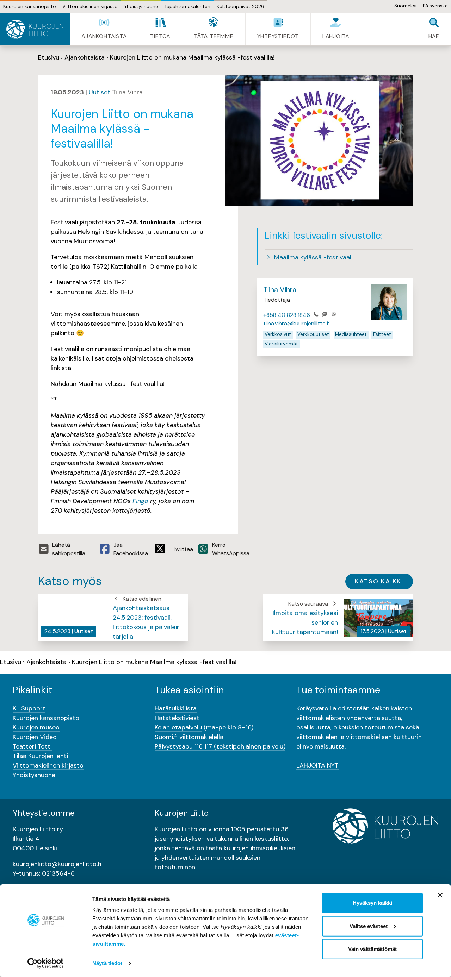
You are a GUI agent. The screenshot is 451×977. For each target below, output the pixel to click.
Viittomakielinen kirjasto (90, 7)
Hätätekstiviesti (178, 718)
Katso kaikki (379, 581)
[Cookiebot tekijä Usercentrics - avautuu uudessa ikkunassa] (45, 963)
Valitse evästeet (369, 926)
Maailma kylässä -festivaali (312, 257)
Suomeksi (405, 6)
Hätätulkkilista (176, 708)
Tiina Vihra (279, 289)
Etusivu (48, 57)
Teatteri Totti (32, 746)
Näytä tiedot (107, 963)
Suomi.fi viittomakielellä (189, 737)
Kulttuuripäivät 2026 (240, 7)
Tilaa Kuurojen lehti (40, 756)
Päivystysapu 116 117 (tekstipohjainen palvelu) (220, 746)
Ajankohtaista (84, 57)
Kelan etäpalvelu (178, 727)
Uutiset (100, 92)
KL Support (29, 708)
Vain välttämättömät (372, 949)
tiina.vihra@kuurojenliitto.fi (296, 323)
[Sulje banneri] (440, 895)
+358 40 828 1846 (286, 315)
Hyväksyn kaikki (372, 903)
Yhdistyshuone (141, 7)
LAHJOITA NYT (317, 765)
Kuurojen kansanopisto (29, 7)
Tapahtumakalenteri (187, 7)
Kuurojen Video (35, 737)
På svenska (435, 6)
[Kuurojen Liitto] (35, 29)
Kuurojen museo (36, 727)
